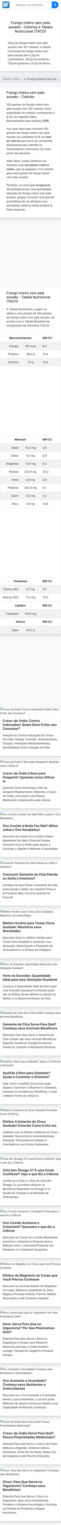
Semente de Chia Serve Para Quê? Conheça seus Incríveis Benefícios (30, 1026)
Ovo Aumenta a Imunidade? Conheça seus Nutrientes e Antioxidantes (24, 1384)
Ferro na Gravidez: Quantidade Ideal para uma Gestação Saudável (30, 978)
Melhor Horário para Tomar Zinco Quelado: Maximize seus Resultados (29, 927)
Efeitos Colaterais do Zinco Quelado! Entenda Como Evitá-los (29, 1123)
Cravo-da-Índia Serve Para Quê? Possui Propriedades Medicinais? (29, 1435)
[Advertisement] (30, 252)
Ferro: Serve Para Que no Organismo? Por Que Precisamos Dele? (28, 1328)
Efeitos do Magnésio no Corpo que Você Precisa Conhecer (30, 1277)
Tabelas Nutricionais (15, 79)
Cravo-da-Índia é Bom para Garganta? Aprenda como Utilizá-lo (29, 777)
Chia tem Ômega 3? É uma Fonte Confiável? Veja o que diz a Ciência (30, 1172)
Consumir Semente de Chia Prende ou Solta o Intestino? (30, 876)
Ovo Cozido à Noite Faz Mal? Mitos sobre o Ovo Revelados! (30, 828)
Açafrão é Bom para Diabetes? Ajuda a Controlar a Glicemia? (26, 1075)
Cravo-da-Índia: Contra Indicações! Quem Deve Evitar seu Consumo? (30, 725)
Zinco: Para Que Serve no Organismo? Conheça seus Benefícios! (24, 1486)
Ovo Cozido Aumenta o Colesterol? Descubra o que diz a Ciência (29, 1227)
